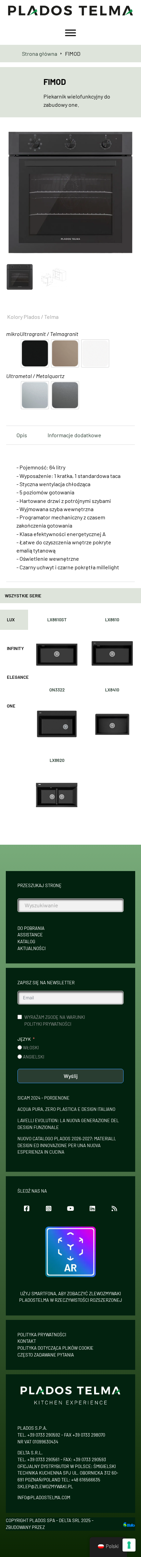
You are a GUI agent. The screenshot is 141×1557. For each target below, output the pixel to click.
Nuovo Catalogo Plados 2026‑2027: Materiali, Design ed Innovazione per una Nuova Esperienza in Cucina (66, 1145)
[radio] (35, 353)
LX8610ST (57, 619)
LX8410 (112, 689)
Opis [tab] (21, 435)
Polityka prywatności (41, 1334)
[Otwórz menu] (70, 32)
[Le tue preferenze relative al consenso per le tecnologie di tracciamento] (129, 1545)
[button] (125, 137)
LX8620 (57, 760)
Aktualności (31, 948)
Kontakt (26, 1341)
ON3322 (57, 689)
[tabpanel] (84, 716)
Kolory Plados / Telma (33, 316)
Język (24, 1039)
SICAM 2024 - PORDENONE (43, 1098)
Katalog (26, 941)
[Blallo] (129, 1524)
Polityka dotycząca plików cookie (55, 1348)
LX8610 (112, 619)
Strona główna (39, 53)
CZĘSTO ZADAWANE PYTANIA (45, 1355)
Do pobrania (30, 928)
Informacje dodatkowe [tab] (74, 435)
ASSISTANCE (30, 934)
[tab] (14, 620)
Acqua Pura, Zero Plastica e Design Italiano (66, 1109)
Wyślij (71, 1076)
